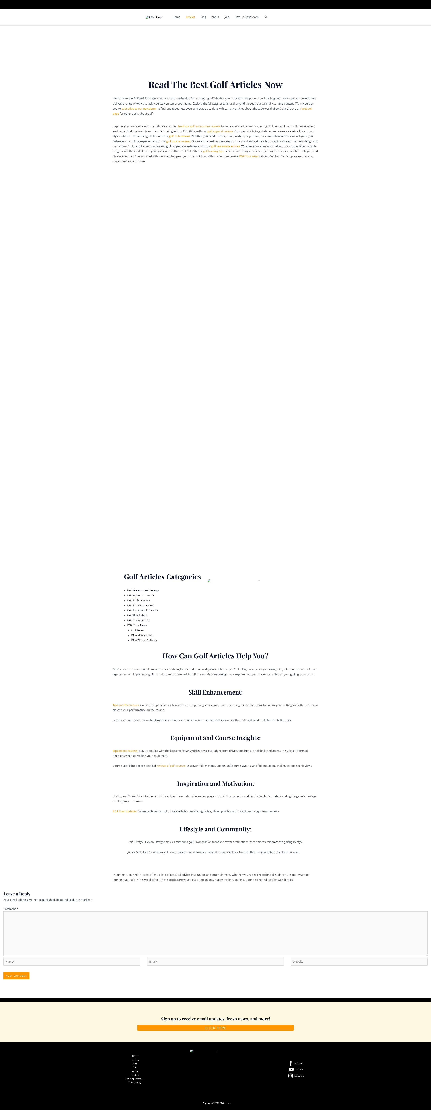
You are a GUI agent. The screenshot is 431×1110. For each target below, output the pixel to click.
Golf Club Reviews (138, 600)
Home (176, 17)
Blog (203, 17)
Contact (135, 1074)
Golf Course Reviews (140, 605)
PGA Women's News (144, 640)
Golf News (137, 630)
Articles (190, 17)
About (215, 17)
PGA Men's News (142, 635)
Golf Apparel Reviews (140, 595)
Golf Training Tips (138, 620)
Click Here (215, 1028)
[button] (266, 17)
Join (227, 17)
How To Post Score (247, 17)
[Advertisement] (215, 50)
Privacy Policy (135, 1082)
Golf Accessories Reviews (143, 590)
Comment (10, 909)
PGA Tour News (137, 625)
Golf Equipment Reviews (142, 610)
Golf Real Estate (137, 615)
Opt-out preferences (135, 1078)
